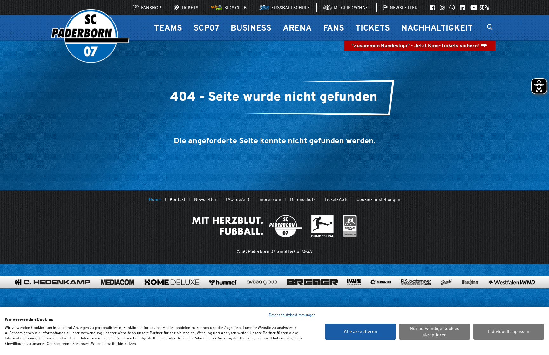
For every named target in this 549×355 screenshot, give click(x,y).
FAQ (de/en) (237, 199)
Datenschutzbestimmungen (292, 314)
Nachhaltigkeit (437, 27)
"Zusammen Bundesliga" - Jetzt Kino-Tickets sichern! (415, 46)
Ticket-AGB (336, 199)
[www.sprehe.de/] (446, 282)
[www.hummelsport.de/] (223, 282)
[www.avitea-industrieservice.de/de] (262, 282)
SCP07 (206, 27)
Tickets (373, 27)
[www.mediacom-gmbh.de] (117, 282)
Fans (333, 27)
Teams (168, 27)
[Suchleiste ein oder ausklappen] (489, 28)
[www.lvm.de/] (353, 282)
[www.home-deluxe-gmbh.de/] (171, 282)
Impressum (269, 199)
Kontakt (177, 199)
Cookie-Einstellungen (378, 199)
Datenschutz (302, 199)
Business (251, 27)
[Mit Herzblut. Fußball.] (247, 226)
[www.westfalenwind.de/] (511, 282)
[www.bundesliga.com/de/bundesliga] (322, 226)
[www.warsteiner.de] (470, 282)
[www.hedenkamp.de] (52, 282)
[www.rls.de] (416, 282)
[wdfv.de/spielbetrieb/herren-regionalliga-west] (350, 226)
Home (155, 199)
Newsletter (205, 199)
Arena (297, 27)
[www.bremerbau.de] (312, 282)
